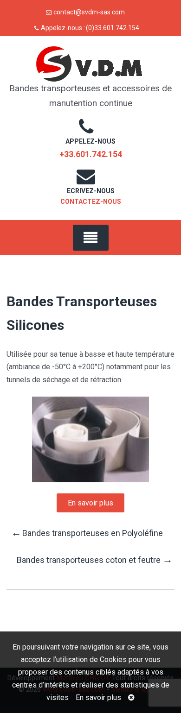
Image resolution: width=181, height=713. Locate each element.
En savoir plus (98, 697)
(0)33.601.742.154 (112, 28)
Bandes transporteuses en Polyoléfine (87, 532)
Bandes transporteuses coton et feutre (95, 559)
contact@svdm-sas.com (89, 12)
